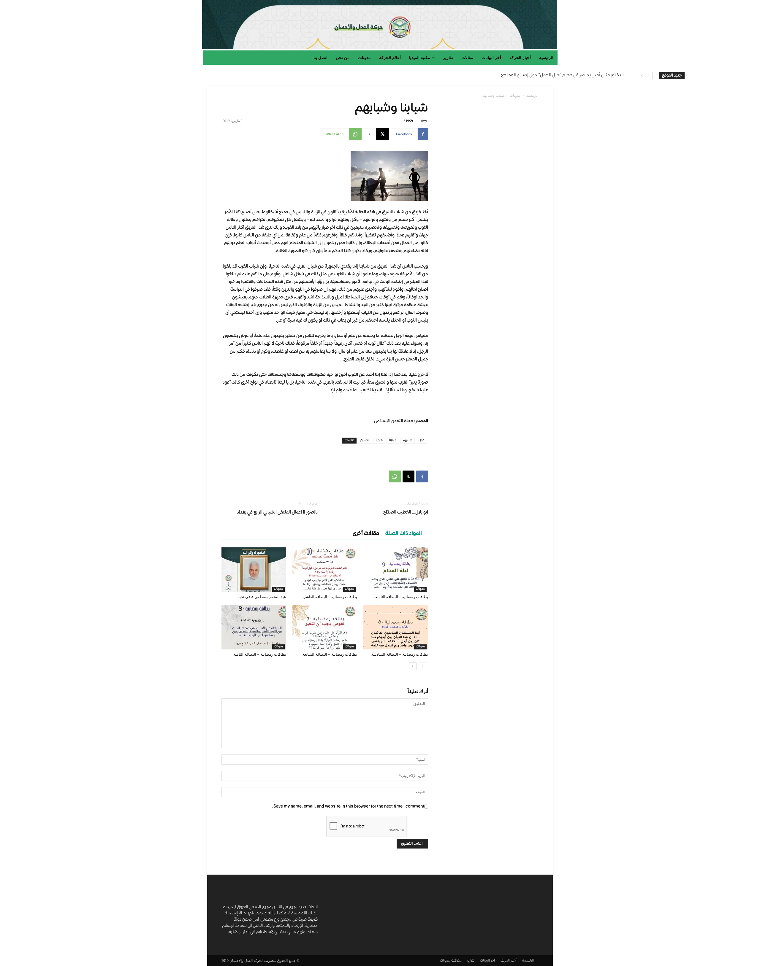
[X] (408, 476)
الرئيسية (532, 95)
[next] (641, 75)
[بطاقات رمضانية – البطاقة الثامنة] (253, 627)
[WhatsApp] (395, 476)
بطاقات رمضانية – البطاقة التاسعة (400, 597)
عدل (421, 440)
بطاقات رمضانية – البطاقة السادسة (399, 654)
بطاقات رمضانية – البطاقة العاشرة (329, 597)
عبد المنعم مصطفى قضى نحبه (262, 597)
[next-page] (413, 666)
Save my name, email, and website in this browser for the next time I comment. (348, 806)
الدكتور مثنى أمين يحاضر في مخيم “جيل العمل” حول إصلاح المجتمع (562, 75)
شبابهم (407, 440)
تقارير (470, 961)
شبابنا (392, 440)
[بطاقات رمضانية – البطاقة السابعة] (324, 627)
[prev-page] (422, 666)
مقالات (456, 961)
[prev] (649, 75)
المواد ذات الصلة (403, 533)
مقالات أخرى (366, 533)
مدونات (515, 95)
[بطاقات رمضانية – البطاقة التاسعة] (395, 569)
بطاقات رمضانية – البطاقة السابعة (329, 654)
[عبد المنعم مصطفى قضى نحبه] (253, 569)
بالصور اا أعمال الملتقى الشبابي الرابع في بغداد (277, 512)
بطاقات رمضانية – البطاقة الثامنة (259, 654)
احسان (364, 440)
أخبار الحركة (509, 961)
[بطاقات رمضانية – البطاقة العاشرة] (324, 569)
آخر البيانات (487, 961)
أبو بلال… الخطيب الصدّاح (405, 512)
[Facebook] (422, 476)
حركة (379, 440)
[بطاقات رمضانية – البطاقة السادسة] (395, 627)
